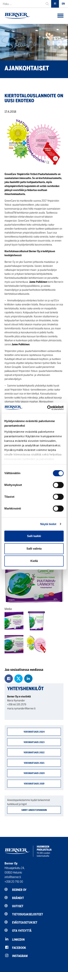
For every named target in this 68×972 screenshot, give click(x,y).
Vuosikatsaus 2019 (34, 783)
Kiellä (34, 560)
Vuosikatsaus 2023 (34, 742)
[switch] (58, 485)
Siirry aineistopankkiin (34, 810)
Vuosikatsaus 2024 (34, 731)
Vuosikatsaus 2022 (34, 752)
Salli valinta (34, 548)
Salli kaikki (34, 536)
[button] (60, 15)
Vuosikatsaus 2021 (34, 762)
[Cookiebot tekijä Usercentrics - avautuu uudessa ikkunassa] (48, 407)
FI (55, 3)
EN (63, 3)
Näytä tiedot (48, 524)
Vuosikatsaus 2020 (34, 773)
